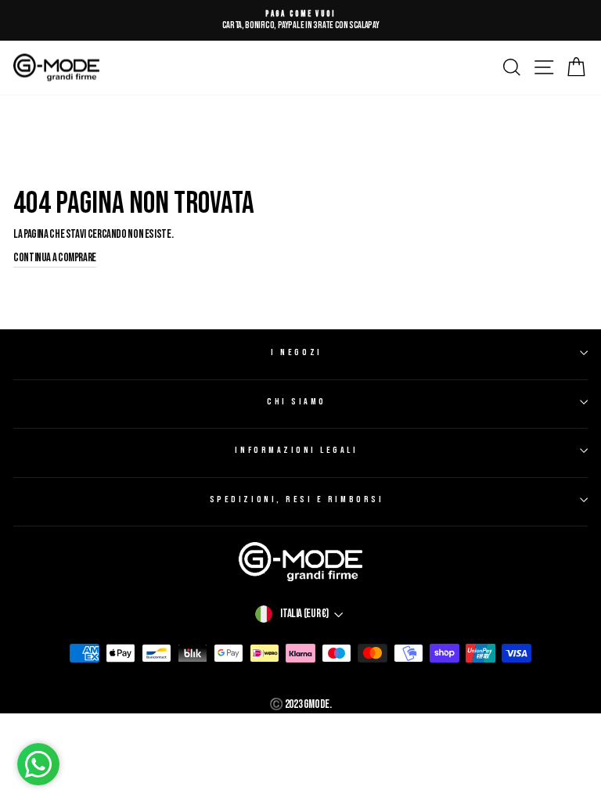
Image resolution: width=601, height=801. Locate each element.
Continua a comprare (54, 257)
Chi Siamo (296, 402)
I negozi (296, 352)
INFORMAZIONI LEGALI (296, 450)
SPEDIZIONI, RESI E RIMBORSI (296, 499)
